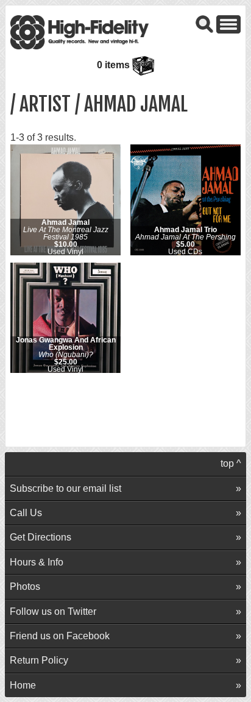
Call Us (26, 513)
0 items (114, 65)
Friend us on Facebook (60, 636)
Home (23, 685)
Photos (25, 586)
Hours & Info (36, 562)
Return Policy (39, 660)
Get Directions (40, 537)
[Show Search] (205, 23)
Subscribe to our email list (65, 488)
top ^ (231, 463)
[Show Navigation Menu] (228, 23)
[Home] (79, 31)
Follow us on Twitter (53, 611)
